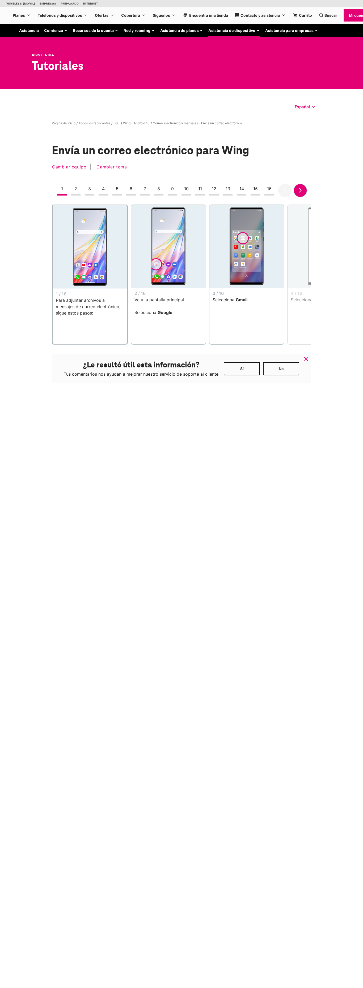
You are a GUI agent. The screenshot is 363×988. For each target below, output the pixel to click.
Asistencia (29, 30)
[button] (55, 30)
